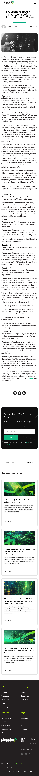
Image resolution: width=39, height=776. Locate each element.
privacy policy (7, 444)
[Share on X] (15, 393)
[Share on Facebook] (19, 393)
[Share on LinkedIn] (24, 393)
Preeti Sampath (12, 26)
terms (28, 443)
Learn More (7, 522)
